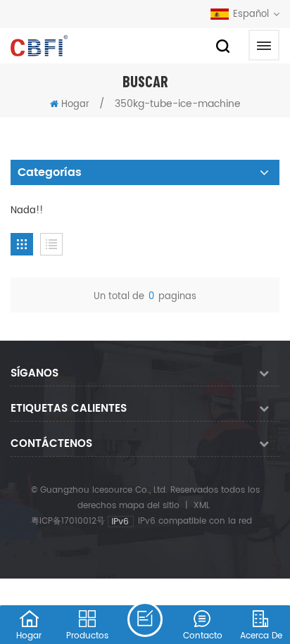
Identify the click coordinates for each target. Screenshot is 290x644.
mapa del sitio (149, 505)
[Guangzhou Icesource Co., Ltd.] (39, 45)
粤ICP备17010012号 (68, 521)
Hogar (75, 104)
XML (202, 505)
